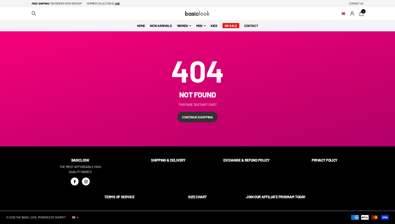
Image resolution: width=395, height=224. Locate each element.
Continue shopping (197, 117)
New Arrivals (161, 26)
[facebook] (75, 181)
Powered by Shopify (52, 217)
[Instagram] (86, 181)
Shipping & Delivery (168, 160)
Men (199, 26)
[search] (34, 13)
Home (141, 26)
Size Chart (197, 197)
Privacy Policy (324, 160)
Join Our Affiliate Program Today (275, 197)
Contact (251, 26)
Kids (214, 26)
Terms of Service (119, 197)
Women (182, 26)
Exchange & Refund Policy (246, 160)
